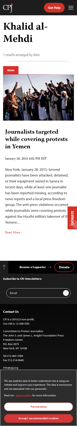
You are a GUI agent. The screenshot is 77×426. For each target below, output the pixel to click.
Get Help (54, 8)
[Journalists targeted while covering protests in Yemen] (38, 97)
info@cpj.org (10, 367)
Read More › (13, 232)
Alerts (10, 70)
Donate (64, 267)
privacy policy (24, 396)
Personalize (38, 406)
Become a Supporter (33, 267)
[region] (38, 397)
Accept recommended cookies (38, 418)
